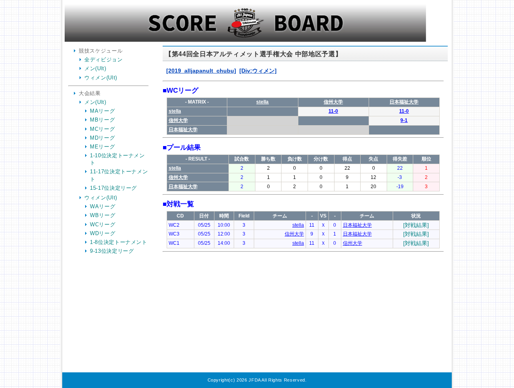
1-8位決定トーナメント (118, 242)
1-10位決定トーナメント (117, 159)
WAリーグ (102, 206)
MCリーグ (102, 129)
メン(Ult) (95, 68)
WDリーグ (102, 233)
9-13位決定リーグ (112, 251)
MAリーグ (102, 111)
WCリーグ (102, 224)
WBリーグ (102, 215)
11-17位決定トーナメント (119, 175)
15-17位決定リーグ (113, 188)
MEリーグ (102, 147)
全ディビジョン (103, 60)
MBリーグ (102, 120)
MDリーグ (102, 138)
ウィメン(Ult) (100, 78)
